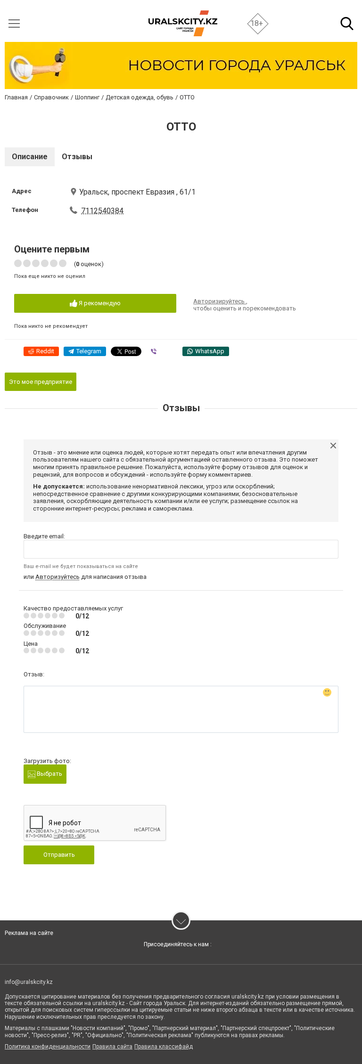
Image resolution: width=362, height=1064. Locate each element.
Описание (30, 156)
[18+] (182, 23)
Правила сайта (112, 1046)
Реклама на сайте (29, 933)
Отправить (59, 854)
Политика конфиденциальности (47, 1046)
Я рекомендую (99, 303)
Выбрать (48, 773)
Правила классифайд (163, 1046)
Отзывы (77, 156)
